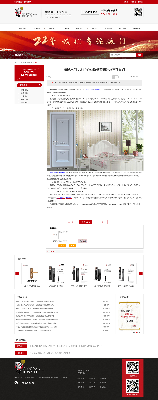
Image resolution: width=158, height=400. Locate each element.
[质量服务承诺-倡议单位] (129, 316)
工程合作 (94, 28)
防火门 (100, 346)
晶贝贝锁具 (91, 346)
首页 (22, 62)
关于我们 (133, 2)
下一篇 (101, 222)
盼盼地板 (82, 346)
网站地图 (140, 2)
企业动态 (24, 96)
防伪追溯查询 (90, 12)
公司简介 (92, 378)
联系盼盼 (136, 28)
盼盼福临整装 (62, 346)
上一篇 (70, 222)
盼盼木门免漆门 (36, 346)
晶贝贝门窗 (73, 346)
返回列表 (87, 222)
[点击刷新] (82, 241)
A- (117, 77)
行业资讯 (34, 62)
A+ (114, 77)
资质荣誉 (108, 28)
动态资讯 (122, 28)
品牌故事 (51, 28)
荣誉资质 (24, 102)
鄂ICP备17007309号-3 (28, 377)
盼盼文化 (28, 62)
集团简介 (36, 28)
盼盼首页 (22, 28)
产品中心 (65, 28)
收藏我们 (125, 2)
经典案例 (24, 99)
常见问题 (24, 93)
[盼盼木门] (26, 12)
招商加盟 (79, 28)
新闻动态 (92, 387)
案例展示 (103, 383)
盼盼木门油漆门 (49, 346)
